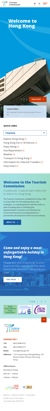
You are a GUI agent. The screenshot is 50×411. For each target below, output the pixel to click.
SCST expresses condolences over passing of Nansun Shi (24, 113)
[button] (41, 301)
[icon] (45, 4)
